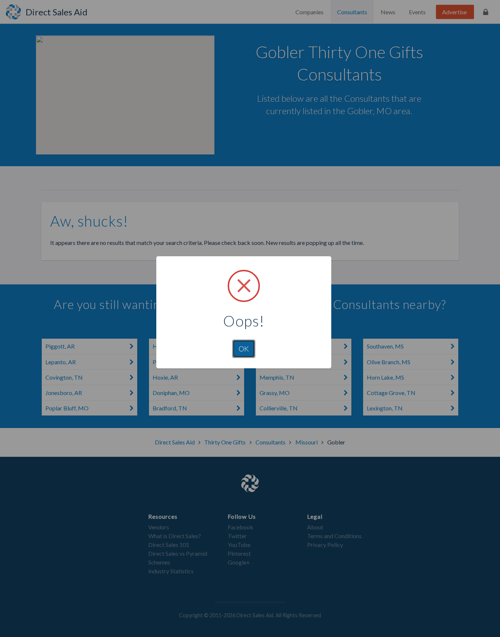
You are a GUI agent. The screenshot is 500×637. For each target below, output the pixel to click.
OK (244, 348)
